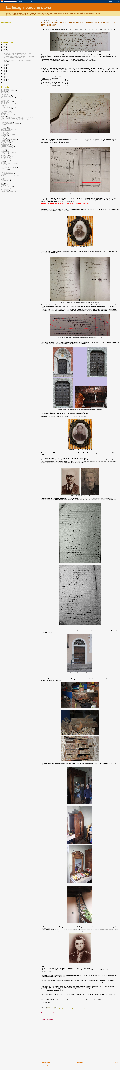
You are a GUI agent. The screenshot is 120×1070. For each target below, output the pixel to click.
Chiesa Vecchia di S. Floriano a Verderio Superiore (14, 119)
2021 (4, 50)
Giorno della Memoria (6, 146)
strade (2, 185)
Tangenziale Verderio (6, 186)
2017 (4, 70)
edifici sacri (4, 127)
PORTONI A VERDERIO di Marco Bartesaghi (14, 57)
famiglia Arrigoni (5, 132)
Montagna (3, 162)
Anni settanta (4, 94)
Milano (3, 161)
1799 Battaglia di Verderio (7, 90)
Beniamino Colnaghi (6, 112)
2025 (4, 46)
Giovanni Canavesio (6, 147)
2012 (4, 77)
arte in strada (4, 106)
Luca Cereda (4, 153)
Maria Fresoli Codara (6, 157)
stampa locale (4, 184)
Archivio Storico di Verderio (8, 103)
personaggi (95, 1008)
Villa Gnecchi (4, 189)
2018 (4, 69)
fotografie (3, 138)
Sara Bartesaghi (5, 180)
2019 (4, 67)
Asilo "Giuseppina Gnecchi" (8, 107)
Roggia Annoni (5, 179)
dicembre (6, 52)
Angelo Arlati (4, 93)
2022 (4, 49)
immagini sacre (5, 151)
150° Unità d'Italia (5, 89)
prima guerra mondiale (7, 173)
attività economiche (50, 1008)
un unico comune (5, 188)
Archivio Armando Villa (7, 101)
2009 (4, 82)
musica (3, 166)
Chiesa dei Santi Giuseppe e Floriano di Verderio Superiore (67, 1008)
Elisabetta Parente (6, 128)
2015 (4, 73)
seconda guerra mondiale (7, 182)
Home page (80, 1062)
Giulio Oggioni (5, 149)
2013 (4, 76)
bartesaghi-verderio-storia (28, 7)
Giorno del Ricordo (6, 145)
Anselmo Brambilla (6, 96)
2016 (4, 72)
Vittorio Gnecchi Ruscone (7, 191)
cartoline (3, 116)
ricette (2, 177)
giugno (5, 61)
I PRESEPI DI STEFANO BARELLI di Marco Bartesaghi (16, 54)
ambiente (3, 91)
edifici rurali (4, 125)
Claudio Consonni (5, 121)
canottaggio (4, 113)
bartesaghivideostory (6, 111)
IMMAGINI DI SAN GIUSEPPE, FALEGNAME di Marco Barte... (18, 60)
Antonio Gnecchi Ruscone (8, 97)
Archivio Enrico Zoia (6, 102)
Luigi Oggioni (4, 155)
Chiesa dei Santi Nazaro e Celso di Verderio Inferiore (14, 118)
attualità (3, 110)
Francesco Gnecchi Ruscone (8, 139)
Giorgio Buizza (5, 143)
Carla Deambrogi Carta (7, 114)
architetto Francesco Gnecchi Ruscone (11, 99)
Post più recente (45, 1062)
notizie (3, 168)
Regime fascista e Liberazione (9, 175)
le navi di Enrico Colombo (7, 152)
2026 (4, 44)
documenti (4, 124)
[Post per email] (56, 1007)
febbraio (6, 63)
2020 (4, 66)
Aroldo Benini (4, 105)
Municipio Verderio (6, 164)
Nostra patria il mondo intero (8, 167)
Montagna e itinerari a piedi (8, 163)
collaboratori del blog (6, 122)
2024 (4, 47)
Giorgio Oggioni (5, 144)
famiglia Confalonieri (6, 133)
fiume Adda (4, 135)
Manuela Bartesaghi (6, 156)
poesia (3, 171)
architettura (4, 100)
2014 (4, 74)
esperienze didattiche (6, 130)
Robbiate (3, 178)
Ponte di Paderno (5, 172)
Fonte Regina (4, 136)
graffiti (2, 150)
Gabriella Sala (5, 140)
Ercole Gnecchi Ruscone (7, 129)
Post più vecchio (114, 1062)
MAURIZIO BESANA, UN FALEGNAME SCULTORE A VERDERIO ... (19, 58)
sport (2, 183)
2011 (4, 79)
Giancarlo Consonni (6, 141)
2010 (4, 80)
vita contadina (4, 190)
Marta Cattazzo (5, 158)
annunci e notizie (5, 95)
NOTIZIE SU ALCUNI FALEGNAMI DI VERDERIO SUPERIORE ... (19, 56)
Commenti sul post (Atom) (54, 1066)
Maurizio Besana (5, 160)
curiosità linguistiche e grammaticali (10, 123)
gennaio (6, 64)
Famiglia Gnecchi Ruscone (86, 1008)
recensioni (4, 174)
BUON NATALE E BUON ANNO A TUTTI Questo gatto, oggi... (18, 53)
